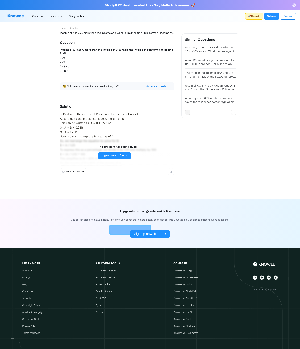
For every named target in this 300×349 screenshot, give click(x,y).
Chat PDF (101, 298)
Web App (271, 16)
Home (63, 28)
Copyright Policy (31, 305)
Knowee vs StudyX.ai (184, 291)
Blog (24, 284)
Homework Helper (106, 277)
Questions (37, 16)
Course (100, 312)
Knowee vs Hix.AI (182, 312)
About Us (27, 270)
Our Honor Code (31, 319)
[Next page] (233, 112)
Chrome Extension (106, 270)
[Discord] (255, 277)
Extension (288, 16)
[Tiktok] (276, 277)
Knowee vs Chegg (183, 270)
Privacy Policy (29, 326)
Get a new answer (75, 171)
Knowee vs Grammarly (185, 333)
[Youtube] (269, 277)
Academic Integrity (32, 312)
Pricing (26, 277)
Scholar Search (104, 291)
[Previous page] (187, 112)
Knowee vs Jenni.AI (184, 305)
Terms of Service (31, 333)
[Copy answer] (171, 171)
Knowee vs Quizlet (183, 319)
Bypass (99, 305)
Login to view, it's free (112, 155)
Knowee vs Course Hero (186, 277)
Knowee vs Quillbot (183, 284)
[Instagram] (262, 277)
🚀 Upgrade (254, 16)
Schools (26, 298)
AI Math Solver (103, 284)
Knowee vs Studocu (184, 326)
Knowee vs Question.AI (185, 298)
